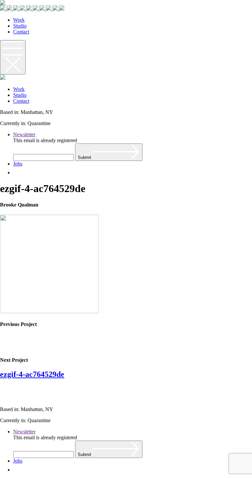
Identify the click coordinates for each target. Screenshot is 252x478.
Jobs (17, 163)
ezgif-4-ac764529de (32, 374)
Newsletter (24, 134)
